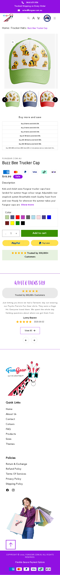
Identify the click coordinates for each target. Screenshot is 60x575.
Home (6, 28)
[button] (54, 18)
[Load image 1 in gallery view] (12, 99)
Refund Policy (13, 469)
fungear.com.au (33, 555)
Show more (27, 204)
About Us (11, 414)
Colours (10, 424)
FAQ (8, 429)
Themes (10, 444)
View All (28, 330)
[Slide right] (55, 99)
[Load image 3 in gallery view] (47, 99)
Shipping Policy (14, 484)
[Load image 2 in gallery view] (30, 99)
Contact (10, 419)
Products (11, 434)
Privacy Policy (13, 479)
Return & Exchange (16, 464)
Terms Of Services (16, 474)
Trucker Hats (19, 28)
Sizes (9, 439)
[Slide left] (4, 99)
